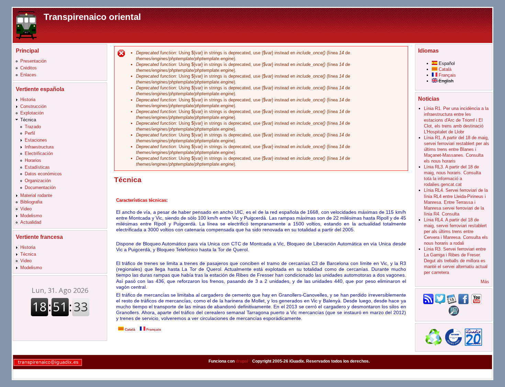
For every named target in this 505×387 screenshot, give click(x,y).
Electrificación (39, 153)
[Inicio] (26, 24)
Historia (27, 99)
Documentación (40, 187)
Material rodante (36, 195)
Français (153, 329)
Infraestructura (39, 147)
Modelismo (31, 215)
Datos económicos (43, 173)
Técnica (28, 119)
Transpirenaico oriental (92, 17)
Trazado (33, 126)
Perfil (30, 133)
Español (446, 63)
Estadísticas (37, 167)
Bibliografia (31, 201)
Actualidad (30, 222)
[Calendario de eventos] (452, 302)
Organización (38, 180)
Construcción (33, 106)
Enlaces (28, 74)
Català (129, 329)
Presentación (33, 61)
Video (26, 208)
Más (485, 281)
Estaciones (36, 140)
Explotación (32, 112)
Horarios (33, 160)
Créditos (28, 67)
